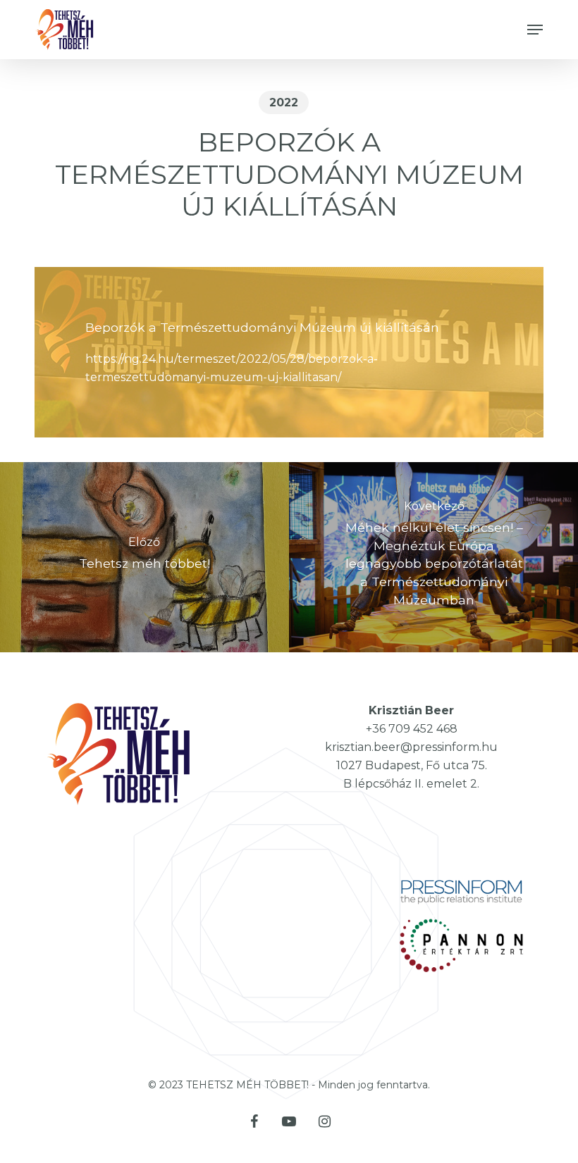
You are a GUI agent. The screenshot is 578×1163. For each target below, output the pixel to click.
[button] (535, 30)
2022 (283, 102)
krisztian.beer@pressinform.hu (411, 747)
